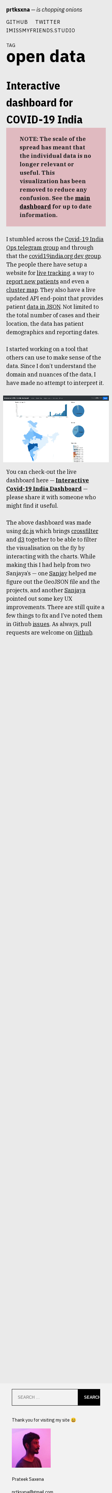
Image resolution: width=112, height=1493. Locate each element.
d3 (21, 539)
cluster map (22, 289)
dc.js (28, 531)
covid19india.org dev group (64, 256)
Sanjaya (75, 590)
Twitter (47, 21)
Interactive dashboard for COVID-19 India (44, 102)
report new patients (32, 281)
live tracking (53, 273)
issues (41, 624)
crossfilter (84, 531)
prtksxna (18, 9)
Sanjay (58, 573)
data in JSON (43, 306)
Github (17, 21)
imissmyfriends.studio (40, 30)
